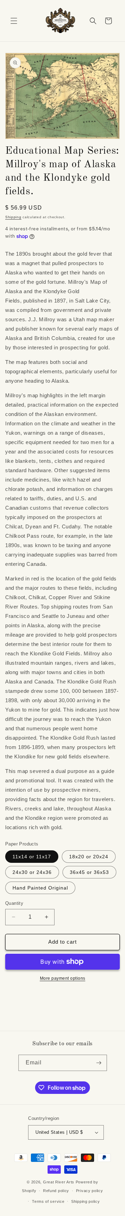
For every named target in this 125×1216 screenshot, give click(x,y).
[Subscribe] (99, 1063)
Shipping (13, 217)
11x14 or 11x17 (31, 856)
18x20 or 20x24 (88, 856)
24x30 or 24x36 (32, 872)
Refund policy (56, 1191)
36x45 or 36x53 (89, 872)
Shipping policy (85, 1201)
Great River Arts (58, 1182)
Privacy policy (89, 1191)
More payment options (62, 978)
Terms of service (48, 1201)
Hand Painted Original (40, 888)
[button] (14, 20)
